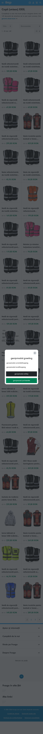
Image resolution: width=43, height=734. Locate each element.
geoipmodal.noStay (21, 374)
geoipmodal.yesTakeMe (21, 381)
